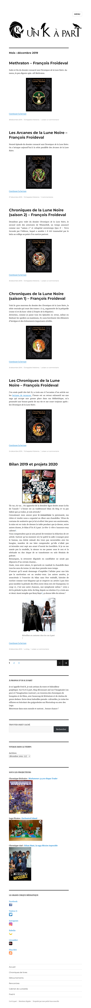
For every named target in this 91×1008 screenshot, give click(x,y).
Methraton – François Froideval (38, 63)
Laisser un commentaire (50, 120)
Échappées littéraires (31, 120)
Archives (13, 753)
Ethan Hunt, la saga (41, 845)
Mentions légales (25, 1001)
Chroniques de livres (18, 972)
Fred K (12, 994)
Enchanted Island (29, 818)
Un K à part (13, 1001)
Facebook (13, 901)
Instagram (13, 921)
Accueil (12, 967)
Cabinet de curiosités (18, 989)
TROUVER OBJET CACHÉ (19, 725)
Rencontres (14, 983)
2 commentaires (47, 197)
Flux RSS (13, 950)
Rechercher (61, 729)
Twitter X (13, 911)
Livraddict (13, 940)
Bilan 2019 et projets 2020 (33, 464)
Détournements (16, 978)
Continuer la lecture (17, 114)
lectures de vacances (21, 395)
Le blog (26, 649)
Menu (77, 14)
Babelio (12, 930)
